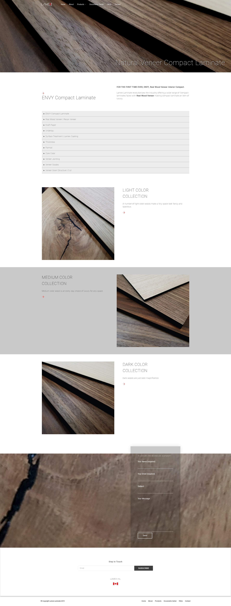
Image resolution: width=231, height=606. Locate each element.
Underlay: (50, 130)
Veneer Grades (52, 164)
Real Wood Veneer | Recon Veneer (61, 119)
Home (63, 4)
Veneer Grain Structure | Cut (58, 170)
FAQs (109, 4)
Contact (118, 4)
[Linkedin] (120, 576)
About (71, 4)
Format (49, 147)
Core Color (50, 153)
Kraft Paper (51, 125)
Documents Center (97, 4)
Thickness (50, 142)
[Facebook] (111, 576)
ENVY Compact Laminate (57, 113)
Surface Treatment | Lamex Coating (62, 136)
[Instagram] (115, 576)
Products (80, 4)
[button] (43, 93)
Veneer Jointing (53, 159)
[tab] (115, 114)
